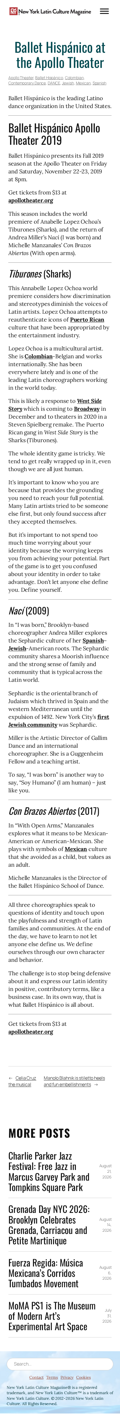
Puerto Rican (87, 319)
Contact (36, 1377)
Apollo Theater (20, 77)
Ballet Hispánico (49, 77)
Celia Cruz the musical (22, 1081)
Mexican (83, 83)
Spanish (99, 83)
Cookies (83, 1377)
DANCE (54, 83)
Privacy (67, 1377)
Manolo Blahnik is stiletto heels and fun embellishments (74, 1081)
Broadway (87, 408)
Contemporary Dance (27, 83)
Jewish (68, 83)
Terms (52, 1377)
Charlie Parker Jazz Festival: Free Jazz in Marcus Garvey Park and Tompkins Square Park (49, 1171)
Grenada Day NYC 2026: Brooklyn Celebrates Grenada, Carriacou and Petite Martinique (49, 1225)
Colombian (74, 77)
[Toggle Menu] (104, 11)
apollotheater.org (30, 200)
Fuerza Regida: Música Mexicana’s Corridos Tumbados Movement (45, 1273)
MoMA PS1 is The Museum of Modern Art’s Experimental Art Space (52, 1316)
